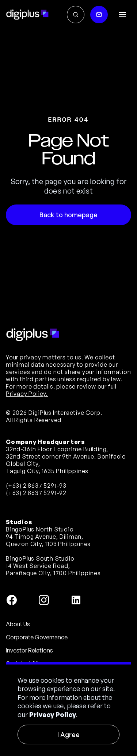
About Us (18, 624)
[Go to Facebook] (12, 600)
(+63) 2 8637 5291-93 (36, 485)
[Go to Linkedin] (76, 600)
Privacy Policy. (27, 393)
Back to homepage (68, 215)
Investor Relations (29, 650)
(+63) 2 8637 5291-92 (36, 492)
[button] (122, 14)
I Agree (68, 734)
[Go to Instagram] (44, 600)
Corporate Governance (37, 637)
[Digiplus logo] (27, 14)
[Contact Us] (99, 14)
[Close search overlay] (75, 14)
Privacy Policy (52, 714)
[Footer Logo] (33, 334)
